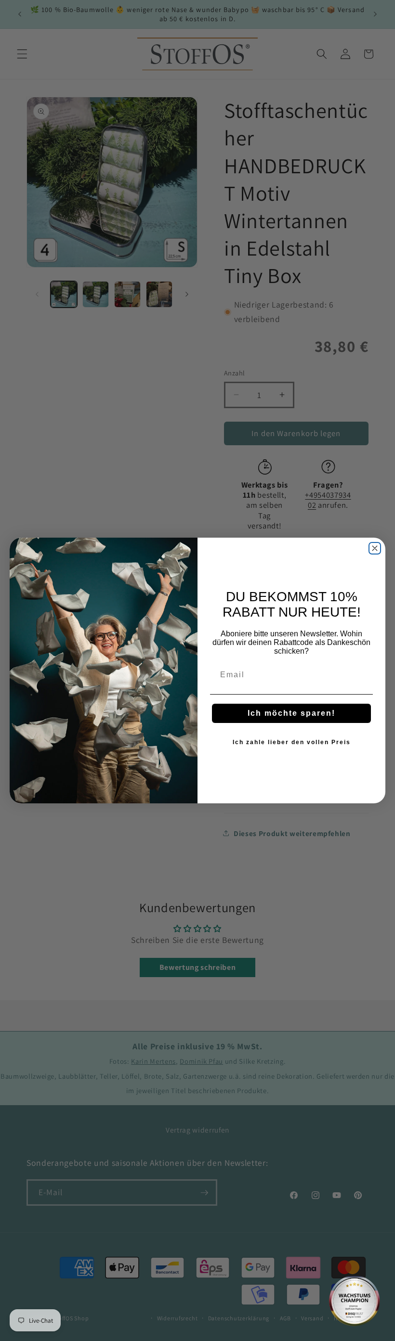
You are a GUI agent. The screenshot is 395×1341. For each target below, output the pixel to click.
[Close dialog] (375, 548)
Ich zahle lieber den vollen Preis (292, 742)
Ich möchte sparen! (291, 713)
